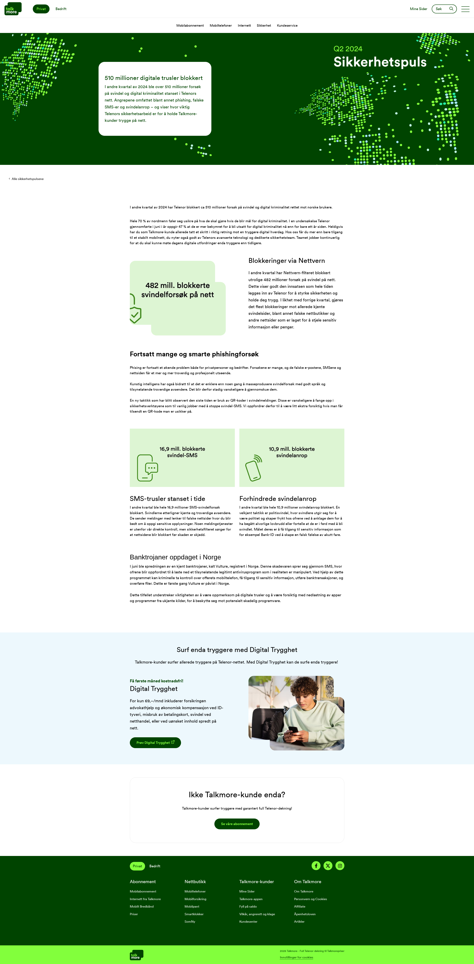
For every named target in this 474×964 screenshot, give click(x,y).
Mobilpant (192, 906)
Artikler (299, 921)
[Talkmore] (183, 954)
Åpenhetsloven (305, 914)
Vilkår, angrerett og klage (257, 914)
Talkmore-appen (251, 899)
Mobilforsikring (195, 899)
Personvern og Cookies (310, 899)
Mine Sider (247, 891)
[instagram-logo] (339, 866)
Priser (134, 914)
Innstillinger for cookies (296, 957)
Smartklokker (194, 914)
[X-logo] (328, 866)
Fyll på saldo (248, 906)
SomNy (190, 921)
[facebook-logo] (316, 866)
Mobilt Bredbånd (142, 906)
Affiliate (299, 906)
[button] (155, 742)
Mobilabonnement (143, 891)
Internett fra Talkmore (145, 899)
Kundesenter (248, 921)
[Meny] (465, 9)
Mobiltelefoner (195, 891)
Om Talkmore (303, 891)
